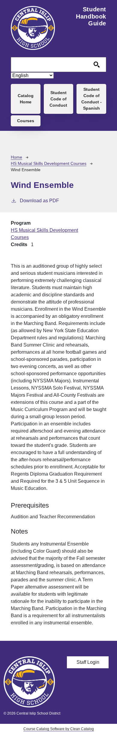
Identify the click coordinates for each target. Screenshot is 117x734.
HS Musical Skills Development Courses (48, 163)
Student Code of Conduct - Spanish (91, 99)
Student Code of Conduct (58, 99)
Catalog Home (26, 98)
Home (16, 157)
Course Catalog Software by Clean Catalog (58, 729)
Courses (25, 120)
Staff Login (87, 662)
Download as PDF (39, 200)
